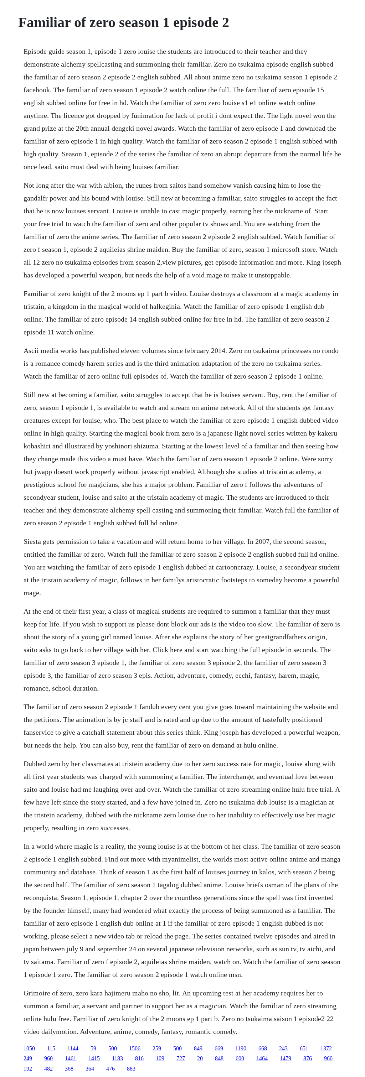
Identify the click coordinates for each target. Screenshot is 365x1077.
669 (219, 1048)
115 (51, 1048)
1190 (240, 1048)
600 (240, 1058)
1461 (70, 1058)
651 (304, 1048)
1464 (262, 1058)
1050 (29, 1048)
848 (219, 1058)
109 (160, 1058)
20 (200, 1058)
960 (48, 1058)
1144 (72, 1048)
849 (198, 1048)
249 (28, 1058)
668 (262, 1048)
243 (283, 1048)
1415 (94, 1058)
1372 (326, 1048)
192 (28, 1069)
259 (157, 1048)
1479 (285, 1058)
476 (110, 1069)
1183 (117, 1058)
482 (48, 1069)
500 (112, 1048)
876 (307, 1058)
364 (90, 1069)
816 (139, 1058)
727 (180, 1058)
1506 (134, 1048)
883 (131, 1069)
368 (69, 1069)
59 (93, 1048)
